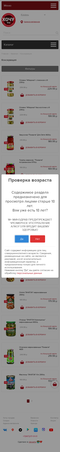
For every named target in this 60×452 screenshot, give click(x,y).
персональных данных (29, 273)
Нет (37, 239)
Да (21, 239)
